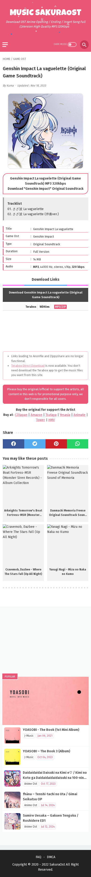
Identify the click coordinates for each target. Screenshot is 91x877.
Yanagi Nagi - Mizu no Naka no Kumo (67, 572)
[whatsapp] (77, 444)
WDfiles (44, 306)
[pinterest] (56, 444)
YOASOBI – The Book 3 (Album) (46, 751)
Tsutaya (51, 415)
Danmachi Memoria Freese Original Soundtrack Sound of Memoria (68, 513)
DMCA (51, 857)
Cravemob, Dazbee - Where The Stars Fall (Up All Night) (23, 572)
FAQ (38, 857)
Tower (40, 420)
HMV (51, 420)
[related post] (23, 485)
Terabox (30, 306)
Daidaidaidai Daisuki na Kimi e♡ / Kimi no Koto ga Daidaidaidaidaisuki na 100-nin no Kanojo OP (55, 778)
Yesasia (65, 415)
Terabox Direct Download (28, 365)
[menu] (5, 44)
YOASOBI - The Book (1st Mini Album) (51, 730)
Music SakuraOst (45, 13)
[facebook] (13, 444)
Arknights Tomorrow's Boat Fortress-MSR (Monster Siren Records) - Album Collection (23, 513)
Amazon (36, 415)
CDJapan (21, 415)
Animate (79, 415)
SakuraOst (57, 865)
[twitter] (35, 444)
